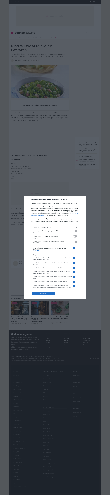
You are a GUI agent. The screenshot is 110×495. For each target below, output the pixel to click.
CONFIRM (43, 293)
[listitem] (55, 227)
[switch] (75, 231)
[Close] (82, 199)
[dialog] (55, 247)
